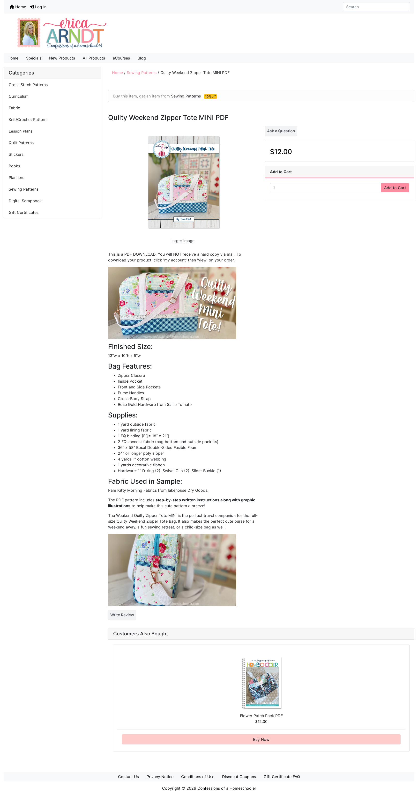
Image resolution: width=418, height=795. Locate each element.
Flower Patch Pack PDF (261, 715)
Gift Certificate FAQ (282, 776)
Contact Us (128, 776)
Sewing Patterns (142, 72)
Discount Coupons (239, 776)
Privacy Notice (160, 776)
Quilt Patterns (21, 142)
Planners (16, 177)
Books (14, 165)
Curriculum (19, 96)
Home (20, 6)
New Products (62, 58)
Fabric (14, 107)
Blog (142, 58)
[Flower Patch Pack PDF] (261, 682)
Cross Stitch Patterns (28, 84)
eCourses (121, 58)
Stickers (16, 154)
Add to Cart (395, 187)
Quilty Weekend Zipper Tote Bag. (147, 521)
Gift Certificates (23, 212)
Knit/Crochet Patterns (28, 119)
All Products (94, 58)
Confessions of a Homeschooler (226, 788)
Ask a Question (281, 130)
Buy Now (261, 739)
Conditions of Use (197, 776)
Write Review (122, 614)
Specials (33, 58)
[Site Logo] (209, 33)
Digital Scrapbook (26, 200)
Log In (40, 6)
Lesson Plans (20, 131)
